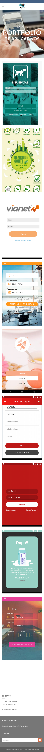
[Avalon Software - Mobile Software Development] (22, 6)
